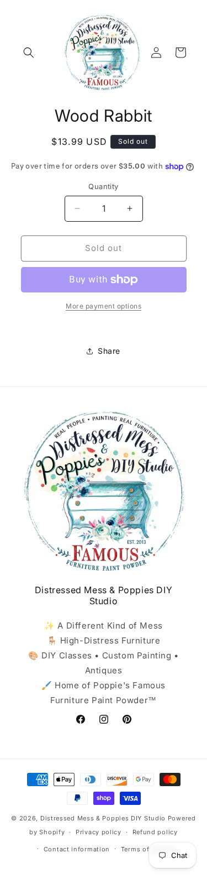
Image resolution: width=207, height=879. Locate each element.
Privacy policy (98, 832)
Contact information (77, 849)
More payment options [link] (103, 306)
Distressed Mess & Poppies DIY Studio (104, 818)
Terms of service (147, 849)
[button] (29, 52)
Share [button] (109, 350)
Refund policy (155, 832)
